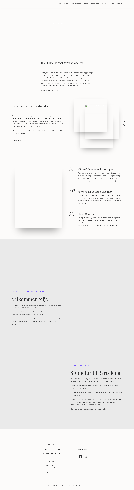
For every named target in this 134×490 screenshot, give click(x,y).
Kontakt (119, 4)
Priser (86, 4)
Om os (112, 4)
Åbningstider (77, 4)
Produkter (95, 4)
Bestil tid (18, 140)
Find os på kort (51, 472)
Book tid (66, 4)
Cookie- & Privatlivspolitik (78, 485)
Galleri (104, 4)
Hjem (59, 4)
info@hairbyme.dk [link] (51, 453)
